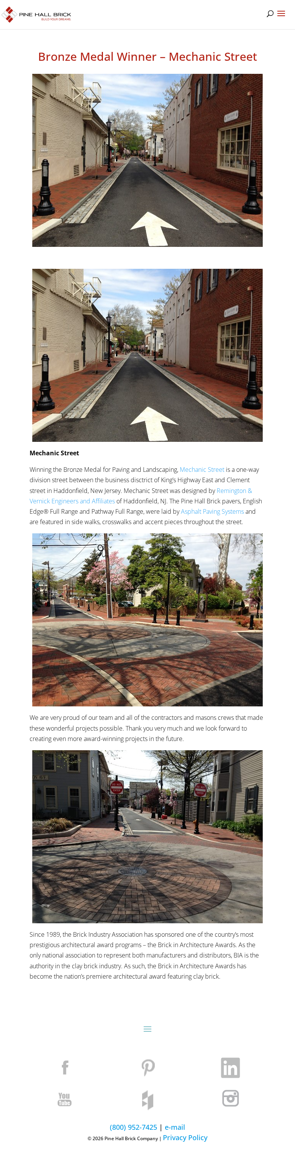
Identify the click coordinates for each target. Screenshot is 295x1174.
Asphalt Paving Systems (212, 511)
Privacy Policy (185, 1137)
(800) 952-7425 (133, 1127)
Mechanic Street (202, 469)
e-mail (175, 1127)
